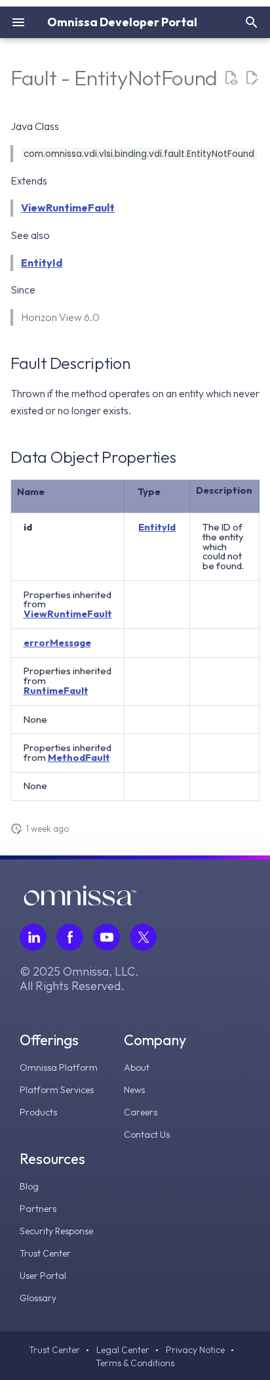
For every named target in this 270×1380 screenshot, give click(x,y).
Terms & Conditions (135, 1363)
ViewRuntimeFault (68, 207)
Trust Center (45, 1253)
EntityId (41, 262)
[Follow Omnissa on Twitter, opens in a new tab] (143, 937)
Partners (38, 1209)
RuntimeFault (56, 690)
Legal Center (122, 1350)
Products (38, 1112)
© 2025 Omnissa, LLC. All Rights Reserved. (79, 978)
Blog (29, 1186)
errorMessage (57, 642)
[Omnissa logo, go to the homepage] (80, 902)
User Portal (43, 1276)
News (134, 1090)
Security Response (56, 1231)
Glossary (38, 1298)
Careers (140, 1112)
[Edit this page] (252, 78)
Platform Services (57, 1090)
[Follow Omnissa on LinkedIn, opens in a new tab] (33, 937)
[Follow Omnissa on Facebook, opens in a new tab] (69, 937)
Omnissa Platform (59, 1067)
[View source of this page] (231, 78)
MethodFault (79, 757)
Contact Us (147, 1134)
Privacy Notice (195, 1350)
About (136, 1067)
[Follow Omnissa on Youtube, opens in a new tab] (106, 937)
